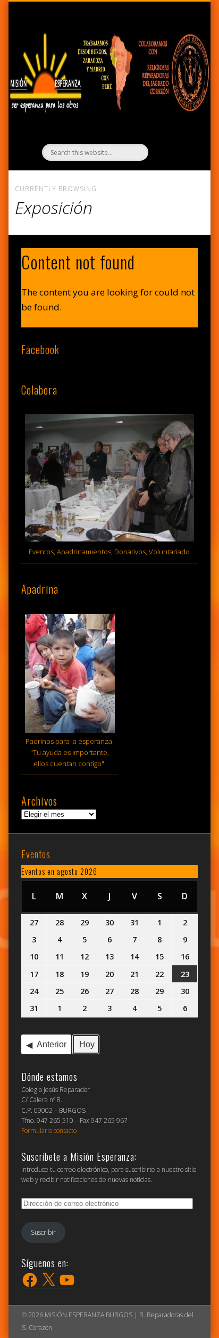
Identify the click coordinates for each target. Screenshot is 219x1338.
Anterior (51, 1044)
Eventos (35, 854)
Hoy (87, 1044)
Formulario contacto (49, 1130)
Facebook (40, 349)
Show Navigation (114, 11)
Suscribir (43, 1232)
